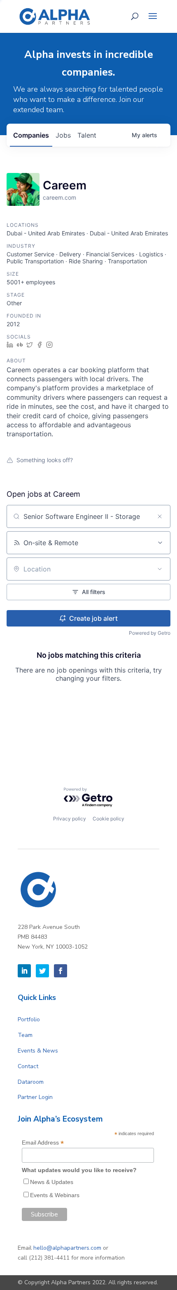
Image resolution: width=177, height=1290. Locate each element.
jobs (63, 135)
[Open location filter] (160, 569)
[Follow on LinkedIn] (24, 970)
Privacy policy (69, 818)
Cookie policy (108, 818)
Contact (28, 1066)
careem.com (59, 197)
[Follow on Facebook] (60, 970)
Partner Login (35, 1097)
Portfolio (29, 1019)
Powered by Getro (149, 633)
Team (25, 1035)
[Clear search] (160, 516)
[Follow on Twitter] (42, 970)
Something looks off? (44, 459)
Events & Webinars (54, 1195)
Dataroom (31, 1082)
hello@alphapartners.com (67, 1248)
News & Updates (51, 1182)
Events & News (38, 1051)
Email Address (43, 1143)
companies (31, 135)
